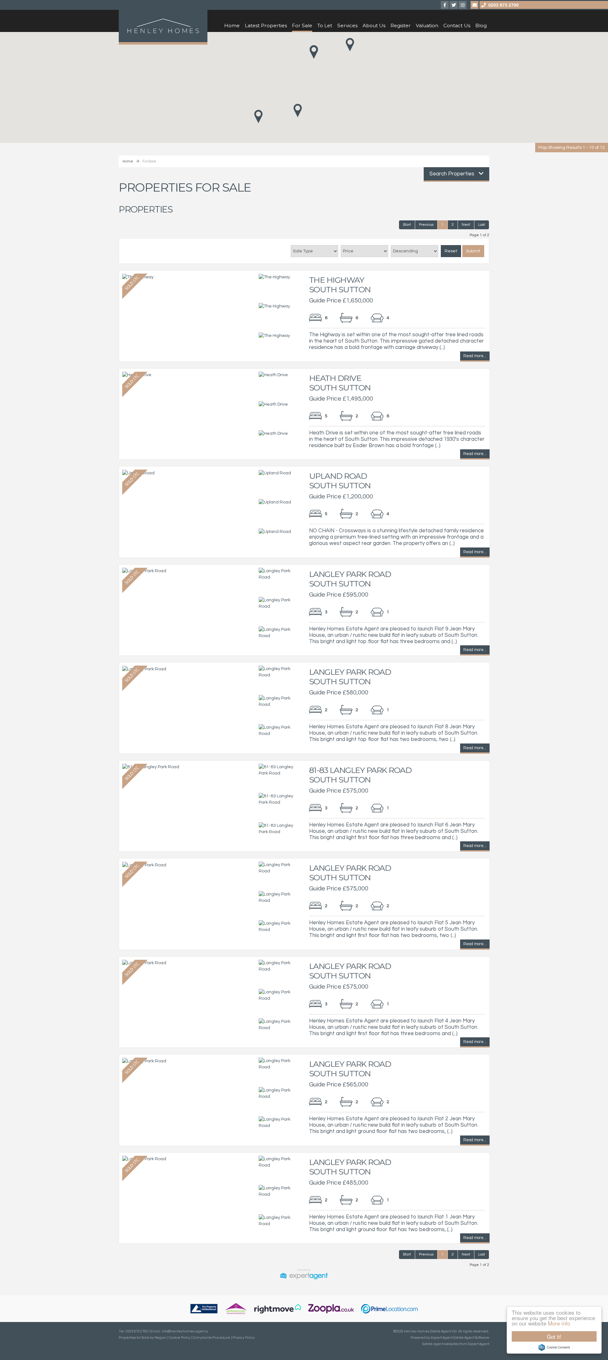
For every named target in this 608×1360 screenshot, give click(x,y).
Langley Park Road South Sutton (350, 578)
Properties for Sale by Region (143, 1337)
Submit (473, 251)
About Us (374, 25)
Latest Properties (266, 25)
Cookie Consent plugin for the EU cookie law (554, 1347)
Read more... (474, 357)
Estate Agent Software (471, 1337)
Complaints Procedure (211, 1337)
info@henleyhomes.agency (185, 1331)
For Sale (302, 25)
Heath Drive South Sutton (340, 382)
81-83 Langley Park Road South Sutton (360, 774)
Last (481, 225)
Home (232, 25)
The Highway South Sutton (340, 284)
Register (400, 25)
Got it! (554, 1336)
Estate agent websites (440, 1344)
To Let (324, 25)
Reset (451, 251)
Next (466, 225)
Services (347, 25)
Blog (481, 25)
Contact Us (456, 25)
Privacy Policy (243, 1337)
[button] (298, 110)
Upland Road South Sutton (340, 480)
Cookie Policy (180, 1337)
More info (559, 1323)
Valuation (427, 25)
